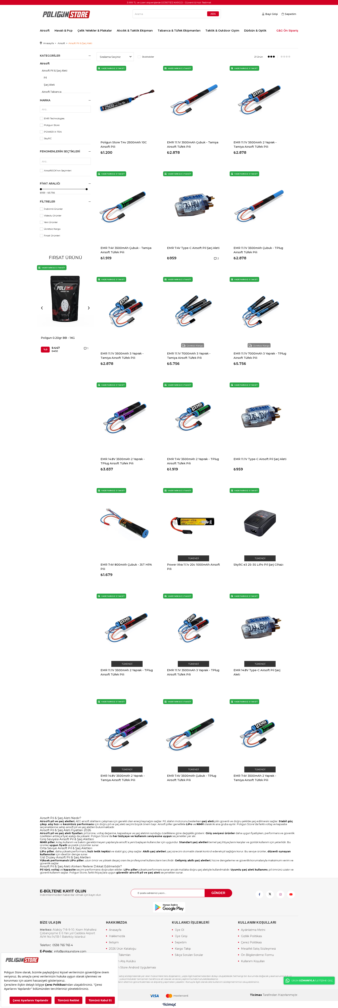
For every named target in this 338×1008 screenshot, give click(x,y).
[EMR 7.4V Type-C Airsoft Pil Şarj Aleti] (193, 206)
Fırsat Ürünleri (52, 235)
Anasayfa (115, 930)
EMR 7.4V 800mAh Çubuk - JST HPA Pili (126, 567)
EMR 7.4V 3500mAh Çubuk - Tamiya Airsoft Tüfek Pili (126, 250)
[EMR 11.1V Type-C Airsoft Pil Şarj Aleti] (260, 417)
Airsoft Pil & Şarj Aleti (54, 70)
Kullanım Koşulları (253, 961)
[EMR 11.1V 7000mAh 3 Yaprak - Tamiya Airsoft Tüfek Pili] (193, 312)
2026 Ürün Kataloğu (122, 948)
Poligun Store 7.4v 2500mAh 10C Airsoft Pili (124, 144)
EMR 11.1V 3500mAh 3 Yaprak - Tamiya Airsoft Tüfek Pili (122, 356)
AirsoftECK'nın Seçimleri (57, 170)
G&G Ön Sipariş (287, 30)
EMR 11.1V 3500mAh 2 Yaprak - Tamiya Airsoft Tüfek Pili (255, 144)
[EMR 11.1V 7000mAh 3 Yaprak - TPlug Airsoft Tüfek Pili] (260, 312)
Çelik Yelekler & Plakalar (94, 30)
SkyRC (48, 138)
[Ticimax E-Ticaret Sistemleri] (169, 1005)
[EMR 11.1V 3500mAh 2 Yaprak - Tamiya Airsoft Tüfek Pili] (260, 101)
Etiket (65, 152)
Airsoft (45, 30)
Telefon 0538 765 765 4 (56, 945)
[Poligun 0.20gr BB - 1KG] (65, 298)
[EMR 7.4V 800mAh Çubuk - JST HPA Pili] (127, 523)
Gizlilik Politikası (251, 936)
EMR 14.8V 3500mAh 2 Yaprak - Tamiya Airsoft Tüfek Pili (123, 778)
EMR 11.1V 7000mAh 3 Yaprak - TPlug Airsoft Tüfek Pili (260, 356)
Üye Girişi (181, 936)
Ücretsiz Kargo (52, 228)
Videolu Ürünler (52, 215)
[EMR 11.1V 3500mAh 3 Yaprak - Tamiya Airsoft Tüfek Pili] (127, 312)
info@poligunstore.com (63, 951)
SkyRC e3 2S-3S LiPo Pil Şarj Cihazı (258, 564)
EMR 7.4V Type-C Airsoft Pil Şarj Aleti (193, 248)
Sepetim (181, 942)
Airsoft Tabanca (51, 91)
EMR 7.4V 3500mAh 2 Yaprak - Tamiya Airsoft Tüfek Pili (255, 778)
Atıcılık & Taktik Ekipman (135, 30)
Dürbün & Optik (255, 30)
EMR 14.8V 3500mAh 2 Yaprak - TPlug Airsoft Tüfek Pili (123, 461)
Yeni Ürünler (51, 222)
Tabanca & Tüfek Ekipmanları (179, 30)
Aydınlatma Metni (253, 930)
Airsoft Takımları (119, 955)
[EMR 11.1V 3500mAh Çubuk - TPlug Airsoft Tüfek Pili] (260, 206)
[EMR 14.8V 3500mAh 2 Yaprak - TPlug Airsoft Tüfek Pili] (127, 417)
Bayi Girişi (271, 13)
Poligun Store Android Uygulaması (132, 967)
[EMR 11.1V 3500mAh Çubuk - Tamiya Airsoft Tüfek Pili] (193, 101)
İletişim (114, 942)
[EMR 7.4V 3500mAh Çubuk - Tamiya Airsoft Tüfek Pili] (127, 206)
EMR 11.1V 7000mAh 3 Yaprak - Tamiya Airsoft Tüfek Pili (188, 356)
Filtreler (47, 201)
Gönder (218, 893)
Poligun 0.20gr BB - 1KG (58, 338)
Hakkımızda (117, 936)
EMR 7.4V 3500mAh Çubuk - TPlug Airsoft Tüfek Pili (191, 778)
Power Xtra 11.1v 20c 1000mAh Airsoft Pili (193, 567)
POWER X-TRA (53, 131)
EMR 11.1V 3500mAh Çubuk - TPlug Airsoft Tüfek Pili (258, 250)
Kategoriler (50, 55)
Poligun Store (51, 125)
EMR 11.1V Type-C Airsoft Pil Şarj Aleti (260, 459)
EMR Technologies (54, 118)
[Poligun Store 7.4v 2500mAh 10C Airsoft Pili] (127, 101)
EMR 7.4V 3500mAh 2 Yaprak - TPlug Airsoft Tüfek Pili (193, 461)
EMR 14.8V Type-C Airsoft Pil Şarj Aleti (257, 672)
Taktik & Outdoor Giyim (222, 30)
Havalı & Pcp (64, 30)
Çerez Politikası (251, 942)
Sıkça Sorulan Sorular (189, 955)
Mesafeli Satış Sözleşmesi (258, 948)
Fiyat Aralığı (50, 183)
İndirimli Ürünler (53, 208)
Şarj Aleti (49, 84)
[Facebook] (259, 894)
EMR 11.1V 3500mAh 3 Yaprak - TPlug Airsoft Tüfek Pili (193, 672)
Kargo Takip (183, 948)
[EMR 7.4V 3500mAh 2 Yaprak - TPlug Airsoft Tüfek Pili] (193, 417)
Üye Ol (179, 930)
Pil (45, 77)
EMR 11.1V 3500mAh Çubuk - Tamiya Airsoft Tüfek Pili (192, 144)
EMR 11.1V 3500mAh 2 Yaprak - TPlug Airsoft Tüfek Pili (127, 672)
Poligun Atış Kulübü (122, 961)
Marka (45, 100)
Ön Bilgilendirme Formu (257, 955)
